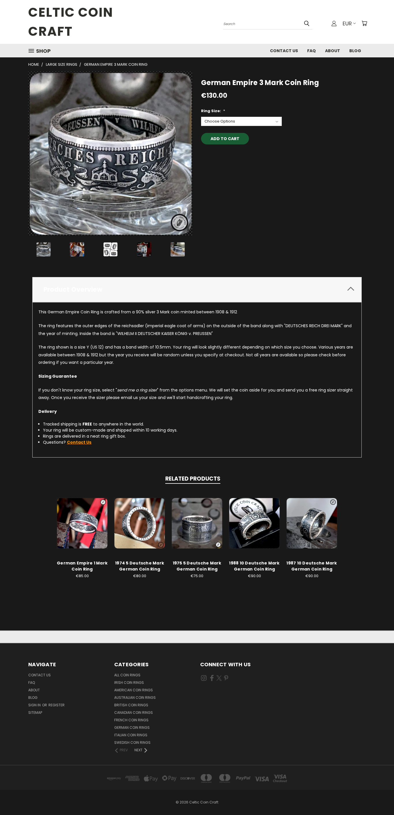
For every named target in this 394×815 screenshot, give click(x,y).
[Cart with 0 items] (364, 23)
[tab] (197, 289)
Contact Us (284, 51)
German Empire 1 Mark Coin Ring (82, 566)
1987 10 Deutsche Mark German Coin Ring (311, 566)
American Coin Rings (133, 690)
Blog (355, 51)
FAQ (311, 51)
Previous (379, 797)
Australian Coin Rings (135, 697)
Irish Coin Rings (129, 682)
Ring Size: (213, 111)
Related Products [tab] (192, 479)
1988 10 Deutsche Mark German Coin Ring (254, 566)
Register (56, 705)
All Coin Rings (127, 675)
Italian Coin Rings (130, 735)
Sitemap (35, 712)
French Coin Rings (131, 720)
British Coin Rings (131, 705)
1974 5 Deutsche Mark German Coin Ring (139, 566)
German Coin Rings (132, 727)
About (332, 51)
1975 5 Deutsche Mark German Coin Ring (197, 566)
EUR (347, 23)
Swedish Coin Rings (132, 742)
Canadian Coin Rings (133, 712)
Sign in (35, 705)
